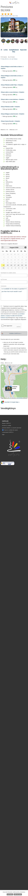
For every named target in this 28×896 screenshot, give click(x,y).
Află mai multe (17, 894)
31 (3, 268)
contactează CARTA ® (7, 432)
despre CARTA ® (6, 423)
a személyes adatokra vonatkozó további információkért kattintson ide (13, 315)
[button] (12, 393)
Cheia (16, 15)
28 (18, 265)
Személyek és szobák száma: (8, 272)
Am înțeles (9, 894)
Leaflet (10, 397)
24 (3, 265)
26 (11, 265)
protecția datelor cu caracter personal (11, 427)
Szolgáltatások (14, 50)
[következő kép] (25, 28)
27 (15, 265)
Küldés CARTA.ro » (15, 333)
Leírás (6, 50)
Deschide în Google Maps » (12, 402)
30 (26, 265)
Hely (13, 51)
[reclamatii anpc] (7, 464)
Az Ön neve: (4, 279)
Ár (1, 50)
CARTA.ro (5, 421)
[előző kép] (2, 28)
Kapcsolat (23, 50)
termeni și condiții (6, 425)
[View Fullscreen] (2, 366)
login (3, 434)
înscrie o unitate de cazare (11, 430)
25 (7, 265)
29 (22, 265)
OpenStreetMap (19, 397)
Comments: (4, 286)
